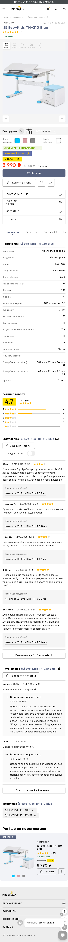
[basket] (64, 9)
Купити (36, 173)
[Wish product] (41, 183)
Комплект (25, 493)
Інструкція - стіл (19, 810)
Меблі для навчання (13, 17)
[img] (18, 856)
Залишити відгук (20, 445)
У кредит (43, 166)
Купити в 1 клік (21, 182)
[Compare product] (51, 183)
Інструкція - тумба (20, 815)
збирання (12, 211)
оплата (11, 219)
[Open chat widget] (62, 935)
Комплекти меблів (37, 17)
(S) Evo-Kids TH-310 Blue (49, 847)
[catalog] (48, 9)
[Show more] (62, 871)
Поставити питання (23, 675)
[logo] (18, 8)
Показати (32, 655)
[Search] (56, 9)
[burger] (4, 9)
